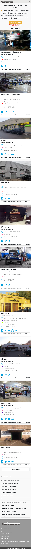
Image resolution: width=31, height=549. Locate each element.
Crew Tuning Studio (8, 269)
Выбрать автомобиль (15, 22)
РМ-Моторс (5, 403)
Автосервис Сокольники (10, 95)
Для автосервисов (6, 528)
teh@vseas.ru (4, 538)
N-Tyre (3, 140)
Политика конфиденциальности (9, 541)
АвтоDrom (5, 313)
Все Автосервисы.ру (10, 1)
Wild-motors (5, 227)
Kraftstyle (5, 183)
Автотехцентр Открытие (11, 52)
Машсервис (5, 447)
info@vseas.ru (5, 533)
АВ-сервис (5, 359)
